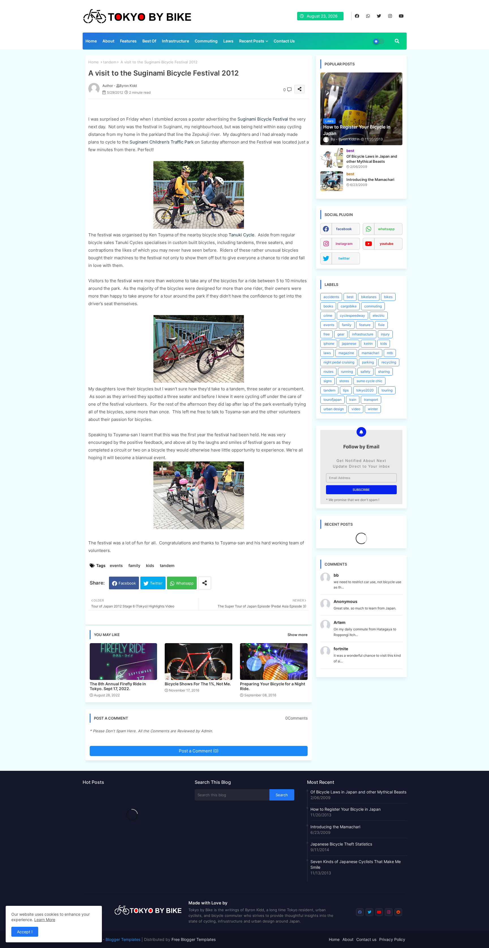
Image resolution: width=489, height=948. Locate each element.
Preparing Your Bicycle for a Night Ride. (272, 686)
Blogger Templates (123, 939)
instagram (344, 243)
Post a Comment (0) (198, 751)
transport (371, 399)
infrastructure (362, 334)
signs (327, 381)
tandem (109, 62)
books (328, 306)
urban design (333, 409)
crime (327, 315)
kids (150, 565)
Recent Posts (251, 40)
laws (327, 353)
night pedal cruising (338, 362)
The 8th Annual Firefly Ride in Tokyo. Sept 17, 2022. (118, 686)
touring (387, 390)
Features (128, 40)
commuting (373, 306)
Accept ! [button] (25, 931)
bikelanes (368, 297)
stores (344, 381)
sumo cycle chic (369, 381)
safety (365, 371)
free (326, 334)
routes (328, 371)
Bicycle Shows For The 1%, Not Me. (198, 683)
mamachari (370, 353)
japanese (349, 343)
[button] (397, 41)
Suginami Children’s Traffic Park (162, 142)
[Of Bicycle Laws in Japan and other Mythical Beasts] (331, 158)
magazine (346, 353)
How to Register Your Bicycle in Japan (345, 809)
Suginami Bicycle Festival (262, 119)
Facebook (127, 583)
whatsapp (386, 229)
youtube (386, 243)
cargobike (349, 306)
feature (364, 325)
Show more (298, 634)
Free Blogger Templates (193, 939)
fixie (381, 325)
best (350, 297)
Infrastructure (175, 40)
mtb (390, 353)
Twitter (156, 583)
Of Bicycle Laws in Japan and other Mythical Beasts (358, 791)
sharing (384, 371)
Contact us (284, 40)
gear (340, 334)
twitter (344, 258)
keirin (368, 343)
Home (91, 40)
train (352, 399)
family (134, 565)
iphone (328, 343)
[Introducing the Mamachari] (331, 181)
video (355, 409)
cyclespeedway (352, 315)
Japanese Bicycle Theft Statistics (341, 844)
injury (385, 334)
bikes (388, 297)
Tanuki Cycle (241, 234)
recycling (388, 362)
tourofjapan (332, 399)
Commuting (206, 40)
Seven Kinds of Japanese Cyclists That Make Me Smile (355, 864)
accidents (331, 297)
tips (346, 390)
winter (373, 409)
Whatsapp (185, 583)
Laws (228, 40)
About (108, 40)
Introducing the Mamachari (335, 826)
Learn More (44, 919)
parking (368, 362)
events (116, 565)
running (347, 371)
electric (379, 315)
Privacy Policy (392, 939)
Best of (149, 40)
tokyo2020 (365, 390)
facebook (344, 229)
